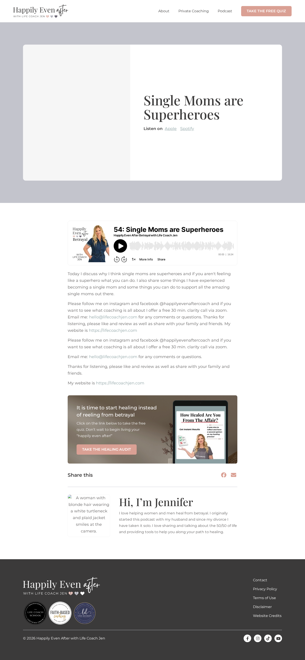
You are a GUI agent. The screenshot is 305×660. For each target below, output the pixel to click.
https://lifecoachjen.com (113, 330)
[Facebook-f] (247, 638)
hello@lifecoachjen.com (113, 317)
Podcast (225, 11)
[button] (224, 475)
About (163, 11)
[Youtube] (278, 638)
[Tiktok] (268, 638)
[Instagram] (257, 638)
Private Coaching (193, 11)
